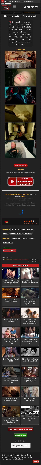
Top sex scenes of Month (20, 429)
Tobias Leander (27, 239)
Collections (20, 435)
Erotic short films (9, 251)
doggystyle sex (15, 233)
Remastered (27, 233)
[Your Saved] (32, 6)
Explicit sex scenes (18, 12)
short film (29, 229)
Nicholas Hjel (8, 242)
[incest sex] (6, 7)
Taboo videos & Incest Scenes (7, 12)
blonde (5, 233)
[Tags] (28, 6)
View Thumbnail (20, 165)
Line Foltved (15, 239)
